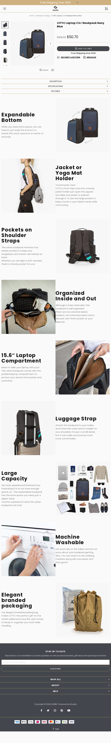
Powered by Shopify (67, 704)
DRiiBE (55, 8)
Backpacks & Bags (43, 16)
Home (31, 16)
